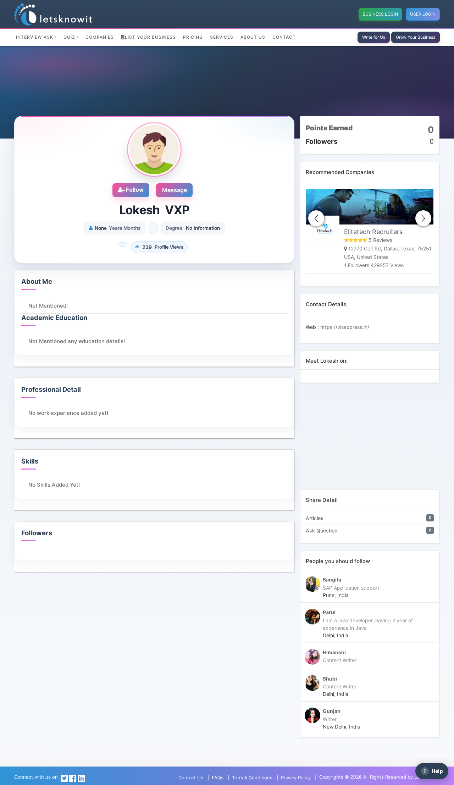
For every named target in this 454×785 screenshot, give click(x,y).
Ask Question (321, 530)
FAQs (217, 777)
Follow (133, 189)
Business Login (380, 14)
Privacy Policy (296, 777)
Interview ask (34, 37)
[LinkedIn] (81, 777)
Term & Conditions (252, 777)
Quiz (69, 37)
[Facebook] (72, 777)
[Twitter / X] (64, 777)
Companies (99, 37)
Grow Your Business (415, 37)
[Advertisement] (369, 439)
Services (221, 37)
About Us (252, 37)
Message (174, 190)
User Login (423, 14)
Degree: (175, 228)
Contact (284, 37)
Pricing (193, 37)
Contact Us (190, 777)
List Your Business (150, 37)
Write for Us (373, 37)
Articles (314, 518)
